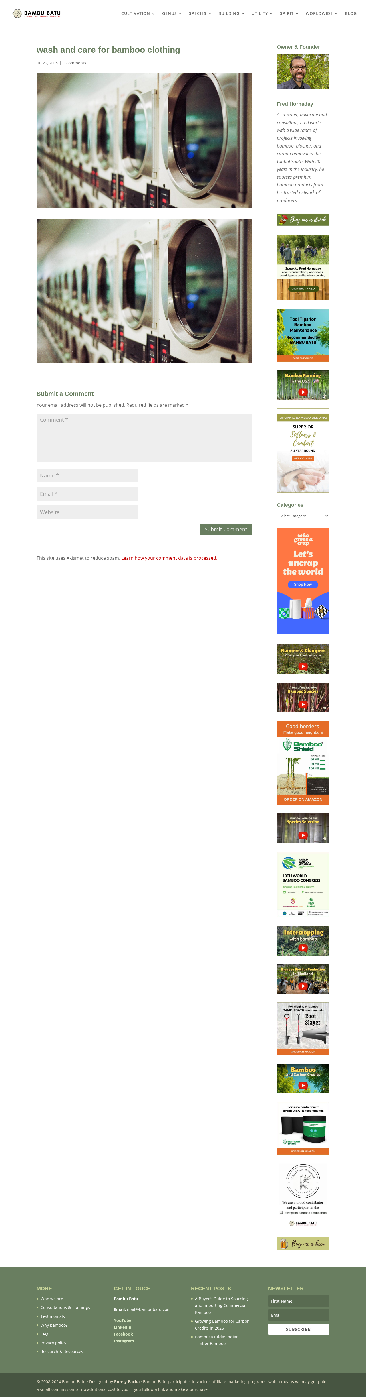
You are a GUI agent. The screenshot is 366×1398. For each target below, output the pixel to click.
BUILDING (229, 13)
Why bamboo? (54, 1325)
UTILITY (260, 13)
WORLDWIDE (319, 13)
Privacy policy (53, 1343)
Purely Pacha (127, 1381)
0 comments (74, 63)
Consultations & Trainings (65, 1307)
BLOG (351, 13)
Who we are (52, 1298)
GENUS (169, 13)
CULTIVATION (135, 13)
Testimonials (53, 1316)
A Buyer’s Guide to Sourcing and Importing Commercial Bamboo (221, 1305)
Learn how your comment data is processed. (169, 558)
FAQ (44, 1334)
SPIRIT (287, 13)
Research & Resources (62, 1351)
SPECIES (197, 13)
